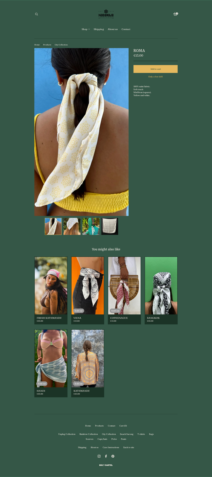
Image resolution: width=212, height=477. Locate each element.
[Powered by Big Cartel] (106, 465)
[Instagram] (99, 456)
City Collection (61, 45)
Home (37, 45)
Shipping (99, 29)
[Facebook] (106, 456)
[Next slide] (125, 132)
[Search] (36, 14)
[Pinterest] (113, 456)
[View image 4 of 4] (109, 226)
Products (47, 45)
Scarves (89, 439)
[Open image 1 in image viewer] (81, 132)
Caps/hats (102, 439)
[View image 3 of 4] (90, 226)
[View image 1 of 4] (53, 226)
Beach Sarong (126, 434)
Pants (123, 439)
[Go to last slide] (38, 132)
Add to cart (155, 69)
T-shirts (141, 434)
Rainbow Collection (89, 434)
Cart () (123, 425)
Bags (151, 434)
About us (113, 29)
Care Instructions (111, 447)
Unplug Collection (66, 434)
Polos (114, 439)
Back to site (128, 447)
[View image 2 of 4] (72, 226)
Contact (126, 29)
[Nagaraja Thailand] (106, 14)
